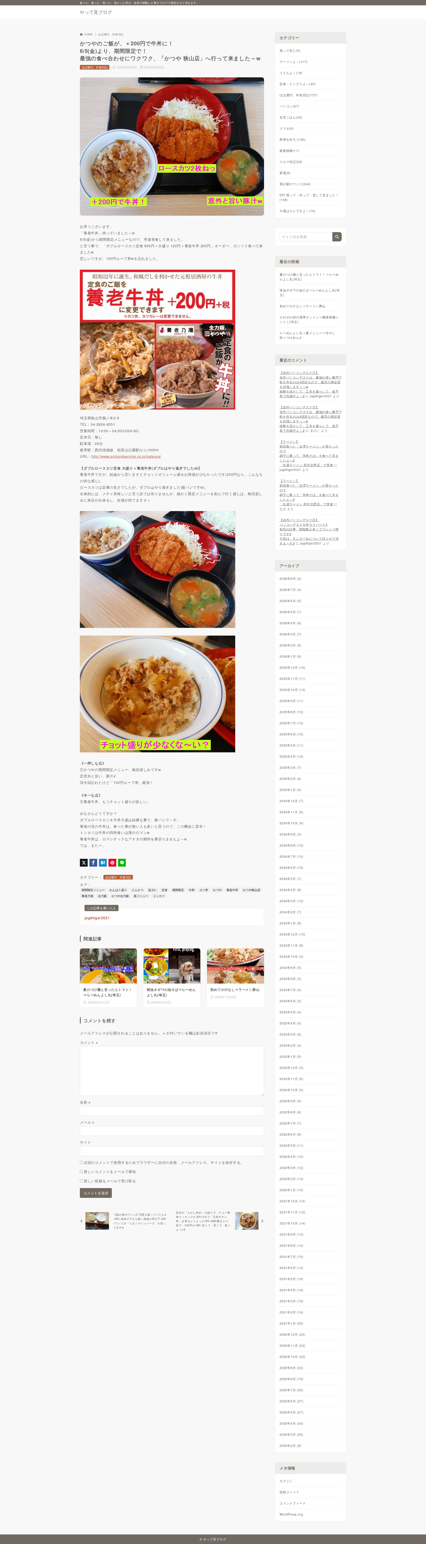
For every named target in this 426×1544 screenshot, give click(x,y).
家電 (285, 173)
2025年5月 (292, 745)
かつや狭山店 (251, 890)
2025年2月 (291, 778)
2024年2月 (291, 912)
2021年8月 (292, 1245)
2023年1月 (291, 1056)
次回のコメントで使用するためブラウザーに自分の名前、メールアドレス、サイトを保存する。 (164, 1162)
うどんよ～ (291, 72)
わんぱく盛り (118, 890)
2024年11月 (292, 812)
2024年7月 (292, 856)
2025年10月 (292, 689)
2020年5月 (292, 1412)
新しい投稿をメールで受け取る (110, 1180)
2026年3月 (291, 634)
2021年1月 (292, 1323)
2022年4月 (292, 1156)
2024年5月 (291, 878)
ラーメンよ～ (294, 61)
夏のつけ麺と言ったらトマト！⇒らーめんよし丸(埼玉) (309, 276)
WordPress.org (291, 1514)
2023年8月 (291, 978)
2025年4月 (292, 756)
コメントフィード (293, 1503)
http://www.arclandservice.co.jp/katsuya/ (126, 456)
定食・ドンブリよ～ (298, 84)
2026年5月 (291, 612)
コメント (89, 1042)
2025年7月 (292, 723)
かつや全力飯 (120, 896)
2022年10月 (292, 1090)
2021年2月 (292, 1312)
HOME (88, 34)
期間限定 (178, 890)
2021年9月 (292, 1234)
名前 (85, 1102)
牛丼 (192, 890)
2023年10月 (292, 956)
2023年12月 (292, 934)
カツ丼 (203, 890)
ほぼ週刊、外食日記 (111, 34)
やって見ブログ (96, 12)
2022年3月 (292, 1167)
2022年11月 (292, 1078)
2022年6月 (291, 1134)
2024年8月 (292, 845)
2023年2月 (291, 1045)
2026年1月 (291, 656)
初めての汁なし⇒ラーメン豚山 (302, 306)
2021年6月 (292, 1267)
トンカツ (159, 896)
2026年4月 (291, 623)
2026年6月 (291, 600)
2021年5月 (292, 1279)
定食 (165, 890)
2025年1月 (291, 789)
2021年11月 (292, 1212)
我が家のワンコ (295, 184)
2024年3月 (292, 901)
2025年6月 (292, 734)
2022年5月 (292, 1145)
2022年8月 (291, 1112)
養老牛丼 (232, 890)
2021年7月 (292, 1256)
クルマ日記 (291, 161)
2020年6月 (292, 1401)
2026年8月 (291, 578)
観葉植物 (289, 150)
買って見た (290, 50)
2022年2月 (292, 1179)
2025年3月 (291, 767)
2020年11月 (292, 1345)
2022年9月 (291, 1101)
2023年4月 (291, 1023)
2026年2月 (291, 645)
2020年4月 (292, 1423)
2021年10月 (292, 1223)
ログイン (286, 1481)
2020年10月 (292, 1356)
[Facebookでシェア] (93, 863)
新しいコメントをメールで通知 (110, 1171)
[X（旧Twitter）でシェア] (84, 863)
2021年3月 (292, 1301)
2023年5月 (291, 1012)
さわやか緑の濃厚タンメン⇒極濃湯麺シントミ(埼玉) (309, 319)
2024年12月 (292, 801)
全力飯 (102, 896)
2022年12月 (292, 1067)
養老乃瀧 (87, 896)
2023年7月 (291, 990)
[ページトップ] (416, 1534)
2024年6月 (292, 867)
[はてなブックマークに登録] (103, 863)
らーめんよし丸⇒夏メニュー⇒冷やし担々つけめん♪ (307, 335)
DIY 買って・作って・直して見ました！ (309, 197)
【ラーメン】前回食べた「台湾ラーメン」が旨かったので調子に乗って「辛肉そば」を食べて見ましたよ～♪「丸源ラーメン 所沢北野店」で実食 (309, 453)
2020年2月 (291, 1445)
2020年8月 (292, 1379)
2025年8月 (292, 712)
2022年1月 (292, 1190)
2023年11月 (292, 945)
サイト (85, 1142)
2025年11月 (292, 678)
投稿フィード (289, 1492)
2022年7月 (291, 1123)
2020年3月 (292, 1434)
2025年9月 (292, 701)
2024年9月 (291, 834)
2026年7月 (291, 589)
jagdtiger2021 (97, 917)
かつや (217, 890)
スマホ (287, 128)
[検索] (337, 236)
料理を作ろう (293, 139)
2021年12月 (292, 1201)
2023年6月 (291, 1001)
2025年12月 (292, 667)
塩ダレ (152, 890)
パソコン (289, 106)
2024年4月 (291, 889)
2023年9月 (291, 967)
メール (87, 1122)
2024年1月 (291, 923)
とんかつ (137, 890)
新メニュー (141, 896)
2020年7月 (292, 1390)
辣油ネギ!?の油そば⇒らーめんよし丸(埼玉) (310, 292)
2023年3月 (291, 1034)
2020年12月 (292, 1334)
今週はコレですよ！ (298, 211)
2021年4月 (292, 1290)
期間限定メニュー (93, 890)
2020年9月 (292, 1367)
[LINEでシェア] (122, 863)
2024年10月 (292, 823)
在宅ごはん (291, 117)
